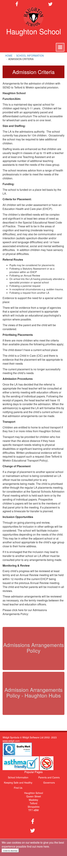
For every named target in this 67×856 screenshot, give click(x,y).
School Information (30, 55)
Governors (49, 782)
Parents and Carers (49, 777)
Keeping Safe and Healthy (18, 782)
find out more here (38, 846)
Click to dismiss (10, 850)
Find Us (18, 787)
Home (8, 55)
